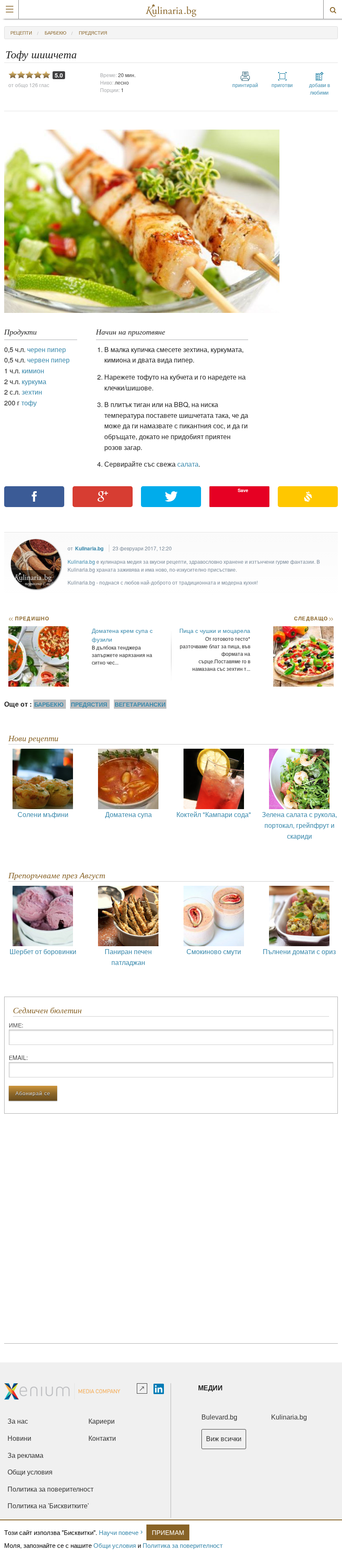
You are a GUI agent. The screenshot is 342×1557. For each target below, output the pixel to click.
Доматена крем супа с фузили (122, 634)
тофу (29, 402)
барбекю (55, 32)
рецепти (21, 32)
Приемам (168, 1532)
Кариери (101, 1421)
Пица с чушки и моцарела (214, 630)
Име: (16, 1025)
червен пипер (48, 360)
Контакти (102, 1438)
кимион (33, 370)
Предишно (28, 618)
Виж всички (223, 1438)
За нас (18, 1421)
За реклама (25, 1455)
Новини (19, 1438)
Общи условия (114, 1545)
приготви (282, 84)
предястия (93, 32)
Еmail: (18, 1057)
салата (188, 464)
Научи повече (118, 1532)
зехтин (32, 392)
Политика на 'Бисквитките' (48, 1506)
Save (243, 490)
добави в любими (319, 88)
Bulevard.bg (219, 1417)
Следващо (313, 618)
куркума (34, 381)
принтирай (245, 84)
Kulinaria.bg (89, 548)
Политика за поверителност (183, 1545)
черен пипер (46, 349)
